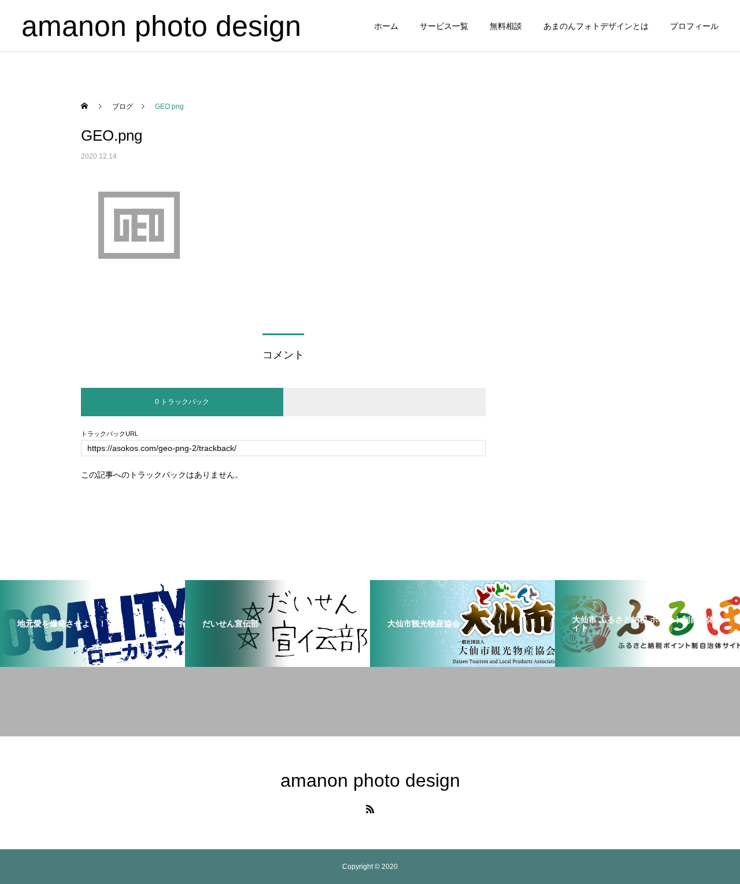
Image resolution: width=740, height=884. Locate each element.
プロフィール (694, 26)
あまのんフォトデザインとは (596, 26)
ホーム (386, 26)
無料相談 (506, 26)
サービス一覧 (444, 26)
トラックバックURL (109, 434)
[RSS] (370, 809)
